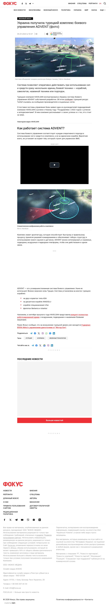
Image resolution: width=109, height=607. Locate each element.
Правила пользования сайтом (14, 507)
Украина (77, 10)
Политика (65, 10)
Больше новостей (54, 420)
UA (100, 3)
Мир (86, 10)
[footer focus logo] (13, 484)
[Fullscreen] (89, 192)
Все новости (20, 10)
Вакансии (34, 502)
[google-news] (33, 519)
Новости (7, 491)
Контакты (89, 599)
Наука (94, 10)
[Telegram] (30, 3)
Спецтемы (82, 3)
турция (29, 338)
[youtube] (22, 519)
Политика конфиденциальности (69, 599)
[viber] (28, 519)
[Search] (105, 3)
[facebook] (4, 519)
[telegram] (16, 519)
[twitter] (10, 519)
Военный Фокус (51, 10)
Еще (102, 10)
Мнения (71, 3)
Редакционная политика (10, 513)
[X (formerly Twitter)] (26, 3)
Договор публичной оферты (39, 507)
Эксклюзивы (34, 10)
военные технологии (58, 338)
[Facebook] (22, 3)
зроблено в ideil (10, 603)
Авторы (33, 498)
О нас (6, 502)
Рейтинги (93, 3)
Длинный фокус (11, 498)
